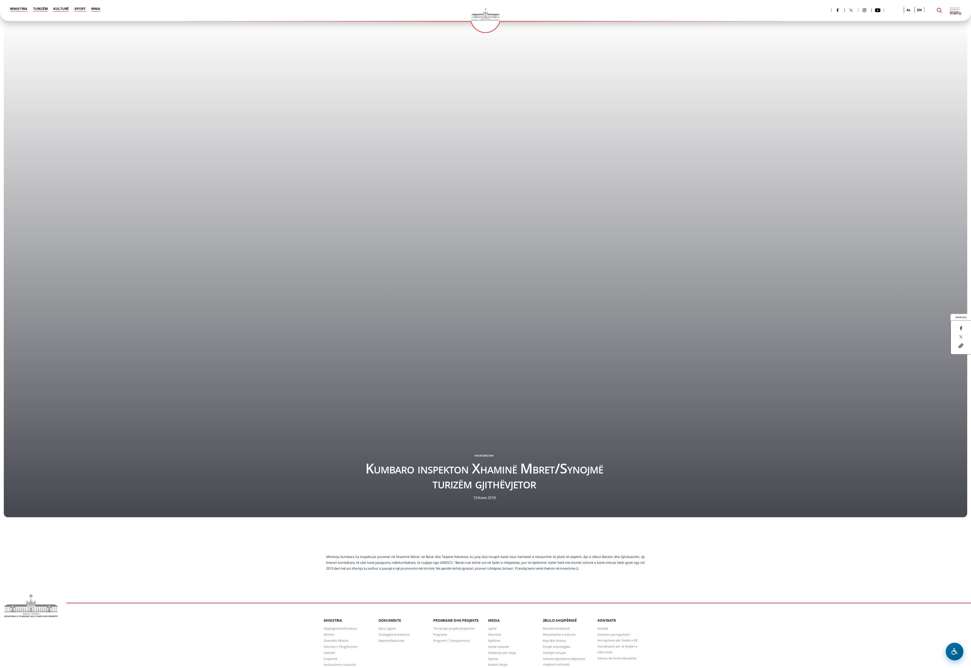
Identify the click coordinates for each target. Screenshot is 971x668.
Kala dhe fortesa (554, 640)
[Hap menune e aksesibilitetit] (954, 651)
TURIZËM (40, 9)
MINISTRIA (18, 9)
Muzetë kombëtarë (556, 628)
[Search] (939, 10)
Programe (440, 634)
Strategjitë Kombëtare (394, 634)
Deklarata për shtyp (502, 653)
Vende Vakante (498, 646)
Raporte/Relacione (391, 640)
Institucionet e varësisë (340, 664)
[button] (961, 345)
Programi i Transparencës (451, 640)
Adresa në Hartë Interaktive (617, 658)
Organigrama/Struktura (340, 628)
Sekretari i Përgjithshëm (341, 646)
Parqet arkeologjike (556, 646)
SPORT (80, 9)
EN (919, 10)
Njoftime (494, 640)
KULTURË (61, 9)
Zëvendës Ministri (336, 640)
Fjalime (493, 659)
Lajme (492, 628)
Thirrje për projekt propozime (454, 628)
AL (909, 10)
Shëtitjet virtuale (554, 653)
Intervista (494, 634)
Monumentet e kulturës (559, 634)
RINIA (95, 9)
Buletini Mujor (498, 664)
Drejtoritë (330, 659)
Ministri (329, 634)
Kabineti (329, 653)
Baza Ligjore (387, 628)
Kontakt (603, 628)
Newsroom (484, 455)
